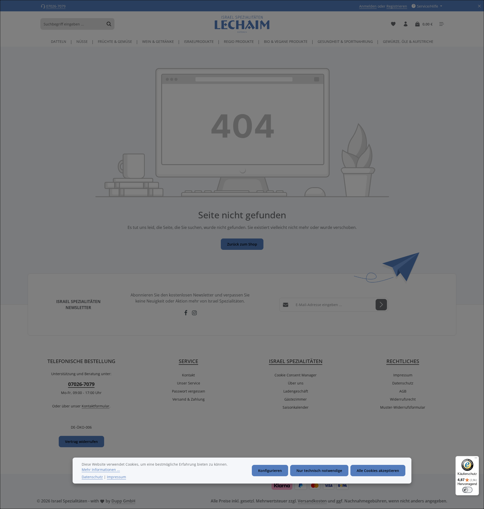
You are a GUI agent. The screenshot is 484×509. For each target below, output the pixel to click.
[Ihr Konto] (405, 24)
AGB (402, 391)
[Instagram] (194, 314)
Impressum (402, 375)
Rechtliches (402, 361)
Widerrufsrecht (403, 399)
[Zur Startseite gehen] (242, 24)
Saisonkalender (296, 407)
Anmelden (368, 6)
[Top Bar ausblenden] (479, 6)
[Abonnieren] (381, 304)
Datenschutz (402, 383)
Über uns (296, 383)
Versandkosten (312, 501)
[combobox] (72, 24)
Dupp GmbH (123, 501)
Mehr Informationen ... (101, 469)
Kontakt (188, 375)
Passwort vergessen (188, 391)
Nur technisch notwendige (319, 470)
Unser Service (188, 383)
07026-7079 (56, 6)
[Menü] (476, 459)
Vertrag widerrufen (81, 441)
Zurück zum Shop (242, 244)
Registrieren (396, 6)
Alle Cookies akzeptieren (378, 470)
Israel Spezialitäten (295, 361)
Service (188, 361)
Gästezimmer (295, 399)
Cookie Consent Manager (296, 375)
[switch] (467, 490)
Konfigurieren (270, 470)
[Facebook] (186, 314)
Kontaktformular (95, 406)
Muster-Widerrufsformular (402, 407)
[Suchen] (109, 24)
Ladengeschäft (295, 391)
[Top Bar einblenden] (441, 24)
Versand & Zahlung (188, 399)
